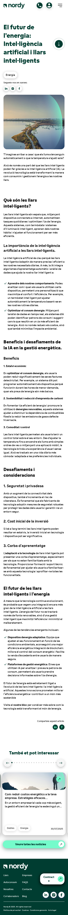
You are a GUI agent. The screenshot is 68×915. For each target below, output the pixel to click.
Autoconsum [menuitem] (10, 882)
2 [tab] (15, 764)
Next (61, 763)
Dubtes (10, 828)
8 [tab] (30, 764)
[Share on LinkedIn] (55, 727)
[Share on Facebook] (62, 727)
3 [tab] (18, 764)
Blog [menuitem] (24, 896)
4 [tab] (20, 764)
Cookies (25, 910)
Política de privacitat (12, 910)
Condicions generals (38, 910)
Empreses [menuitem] (27, 875)
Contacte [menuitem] (27, 889)
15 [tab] (47, 764)
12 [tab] (40, 764)
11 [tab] (37, 764)
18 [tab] (54, 764)
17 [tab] (52, 764)
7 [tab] (28, 764)
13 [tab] (42, 764)
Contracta (48, 878)
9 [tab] (33, 764)
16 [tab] (50, 764)
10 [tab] (35, 764)
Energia (10, 75)
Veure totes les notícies (30, 844)
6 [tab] (25, 764)
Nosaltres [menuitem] (8, 889)
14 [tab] (45, 764)
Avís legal (52, 910)
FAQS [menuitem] (25, 882)
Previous (7, 763)
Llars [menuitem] (5, 875)
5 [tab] (23, 764)
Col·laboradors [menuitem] (11, 896)
